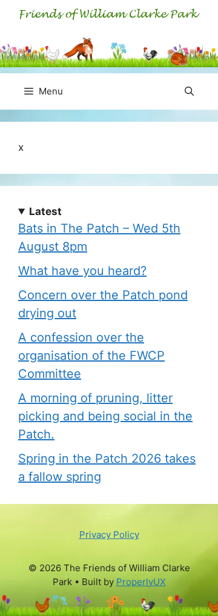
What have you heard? (82, 270)
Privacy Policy (109, 534)
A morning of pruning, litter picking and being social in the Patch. (105, 416)
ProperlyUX (141, 582)
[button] (189, 91)
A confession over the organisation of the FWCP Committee (91, 355)
